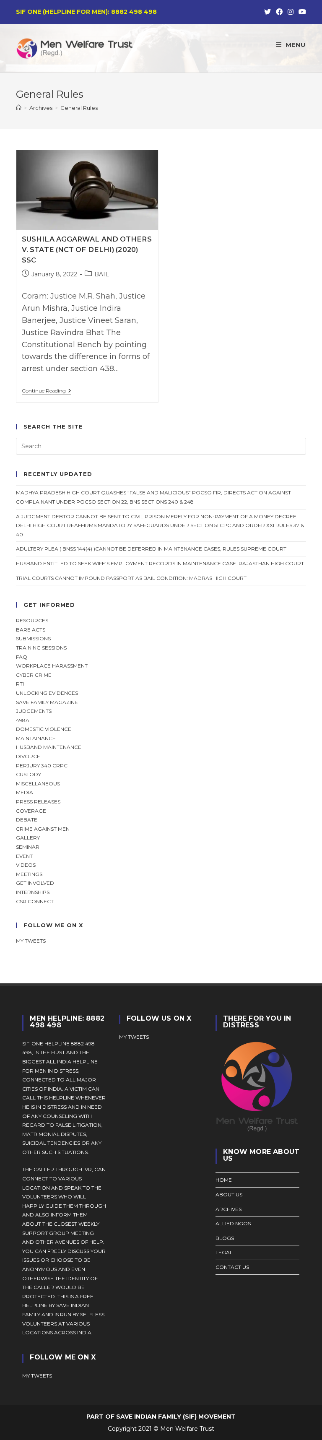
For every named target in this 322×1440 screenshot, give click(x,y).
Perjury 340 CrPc (42, 765)
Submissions (33, 638)
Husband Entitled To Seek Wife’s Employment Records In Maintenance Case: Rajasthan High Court (160, 563)
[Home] (18, 107)
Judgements (34, 711)
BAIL (101, 274)
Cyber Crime (34, 675)
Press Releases (38, 801)
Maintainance (36, 738)
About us (229, 1194)
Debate (26, 819)
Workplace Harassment (52, 666)
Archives (229, 1209)
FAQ (21, 657)
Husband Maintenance (48, 747)
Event (24, 856)
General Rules (79, 107)
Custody (28, 774)
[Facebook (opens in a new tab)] (279, 12)
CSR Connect (35, 901)
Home (224, 1180)
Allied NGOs (233, 1223)
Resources (32, 620)
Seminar (27, 847)
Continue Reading (46, 391)
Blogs (225, 1238)
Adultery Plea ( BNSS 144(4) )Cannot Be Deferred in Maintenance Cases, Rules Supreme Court (151, 549)
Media (24, 792)
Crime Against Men (43, 829)
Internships (32, 892)
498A (22, 720)
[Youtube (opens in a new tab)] (301, 12)
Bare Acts (30, 629)
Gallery (28, 837)
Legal (224, 1252)
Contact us (232, 1267)
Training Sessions (41, 648)
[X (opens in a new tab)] (267, 12)
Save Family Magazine (47, 702)
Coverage (31, 811)
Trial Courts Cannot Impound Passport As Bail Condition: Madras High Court (131, 578)
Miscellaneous (38, 783)
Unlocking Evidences (47, 693)
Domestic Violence (43, 729)
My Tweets (134, 1037)
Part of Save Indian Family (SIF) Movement (161, 1416)
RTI (20, 684)
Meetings (29, 874)
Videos (26, 865)
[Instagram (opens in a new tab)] (290, 12)
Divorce (28, 756)
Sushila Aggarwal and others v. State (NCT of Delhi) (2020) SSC (87, 249)
